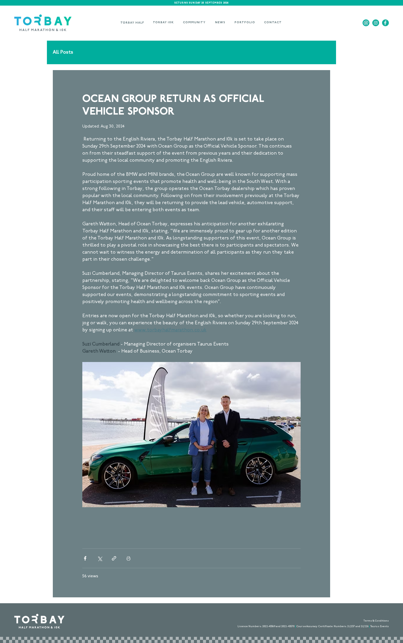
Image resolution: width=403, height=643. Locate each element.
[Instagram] (375, 22)
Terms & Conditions (376, 621)
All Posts (63, 52)
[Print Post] (128, 558)
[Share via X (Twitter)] (99, 558)
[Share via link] (114, 558)
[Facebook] (385, 22)
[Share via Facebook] (85, 558)
